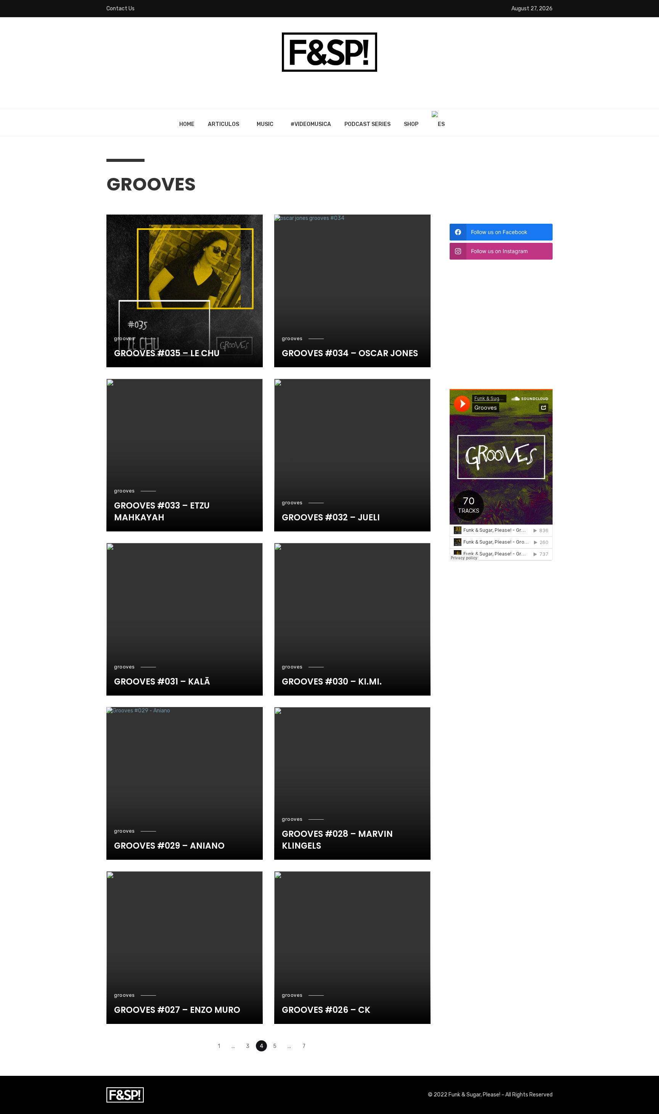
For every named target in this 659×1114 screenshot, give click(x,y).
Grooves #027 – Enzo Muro (177, 1010)
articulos (223, 124)
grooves (124, 338)
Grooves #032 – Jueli (331, 517)
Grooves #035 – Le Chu (167, 353)
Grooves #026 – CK (326, 1010)
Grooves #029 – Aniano (169, 846)
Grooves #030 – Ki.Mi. (332, 682)
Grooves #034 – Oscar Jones (350, 353)
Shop (411, 124)
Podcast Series (367, 124)
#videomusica (311, 124)
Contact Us (120, 8)
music (265, 124)
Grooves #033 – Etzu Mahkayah (162, 511)
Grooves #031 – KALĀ (162, 682)
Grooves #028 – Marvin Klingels (337, 840)
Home (186, 124)
